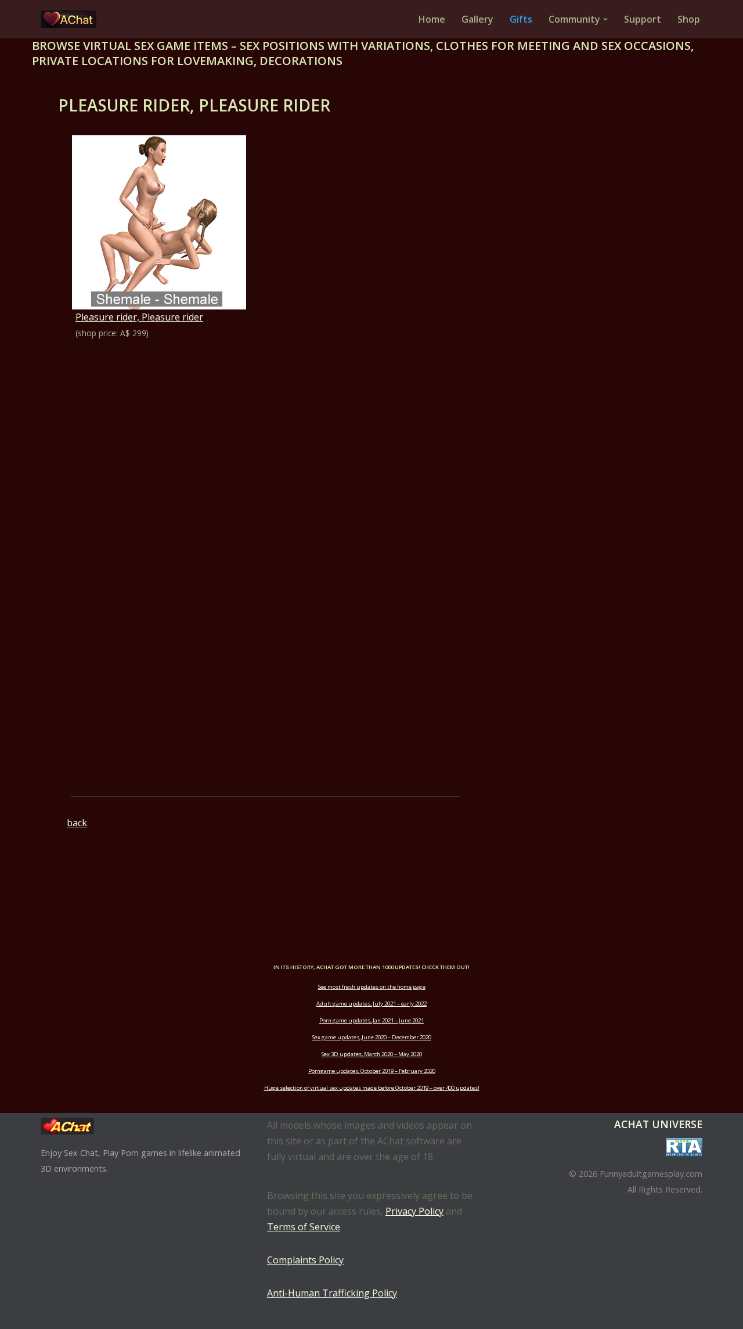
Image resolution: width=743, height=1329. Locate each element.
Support (642, 19)
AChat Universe (658, 1124)
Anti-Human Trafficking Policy (332, 1293)
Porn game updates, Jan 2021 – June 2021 (371, 1020)
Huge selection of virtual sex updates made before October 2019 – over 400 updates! (371, 1088)
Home (432, 19)
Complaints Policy (305, 1260)
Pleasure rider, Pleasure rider (139, 317)
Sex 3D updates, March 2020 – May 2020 (372, 1054)
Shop (688, 19)
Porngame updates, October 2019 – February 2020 (371, 1071)
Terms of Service (303, 1226)
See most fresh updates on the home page (371, 987)
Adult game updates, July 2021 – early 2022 (371, 1003)
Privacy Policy (414, 1211)
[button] (605, 19)
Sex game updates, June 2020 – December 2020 (371, 1037)
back (77, 822)
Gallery (477, 19)
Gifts (521, 19)
